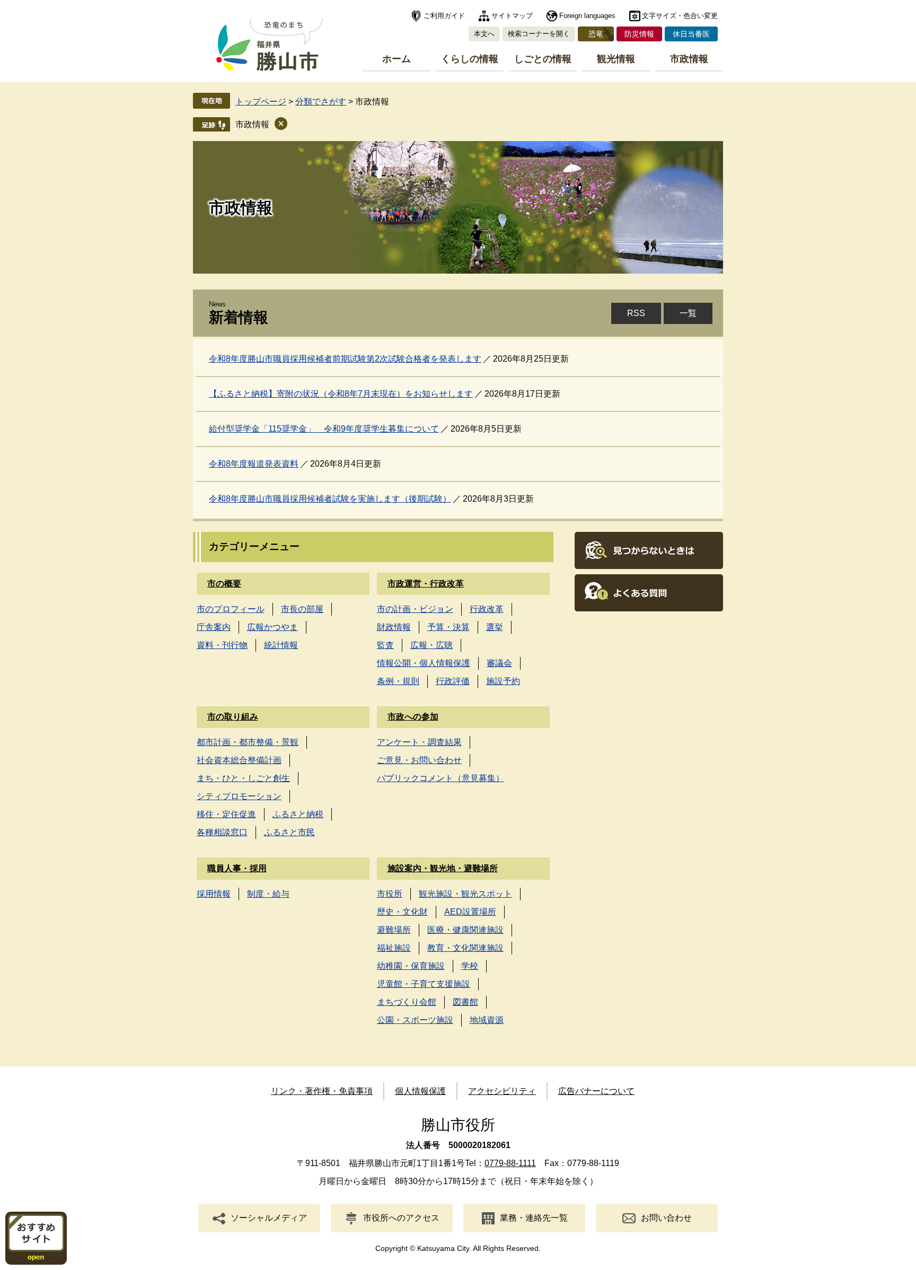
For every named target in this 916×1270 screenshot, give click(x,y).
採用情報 (214, 893)
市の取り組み (232, 716)
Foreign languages (587, 16)
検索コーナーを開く (539, 34)
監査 (385, 645)
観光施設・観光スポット (465, 893)
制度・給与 (268, 893)
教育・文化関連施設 (465, 947)
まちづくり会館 (406, 1001)
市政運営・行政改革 (425, 583)
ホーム (396, 59)
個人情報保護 (420, 1091)
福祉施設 (394, 947)
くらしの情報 (469, 59)
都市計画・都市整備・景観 (247, 742)
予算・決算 (448, 627)
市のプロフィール (231, 609)
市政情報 (689, 59)
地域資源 (487, 1019)
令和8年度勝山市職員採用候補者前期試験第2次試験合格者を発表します (345, 358)
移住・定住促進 (226, 814)
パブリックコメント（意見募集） (440, 778)
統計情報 (281, 645)
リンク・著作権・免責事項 (322, 1091)
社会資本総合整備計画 (239, 760)
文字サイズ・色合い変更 (680, 16)
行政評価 (453, 681)
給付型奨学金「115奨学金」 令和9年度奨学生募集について (324, 428)
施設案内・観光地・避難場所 (442, 868)
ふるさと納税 (297, 814)
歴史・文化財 (402, 911)
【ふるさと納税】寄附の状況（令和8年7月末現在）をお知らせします (341, 393)
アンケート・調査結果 (419, 742)
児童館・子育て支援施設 (423, 983)
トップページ (260, 101)
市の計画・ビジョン (415, 609)
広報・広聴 (431, 645)
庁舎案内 (214, 627)
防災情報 (639, 34)
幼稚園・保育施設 (411, 965)
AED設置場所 (470, 911)
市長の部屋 (302, 609)
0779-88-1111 (510, 1163)
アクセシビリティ (502, 1091)
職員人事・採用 (237, 868)
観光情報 (616, 59)
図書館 (465, 1001)
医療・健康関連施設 (465, 929)
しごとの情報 (542, 59)
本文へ (484, 34)
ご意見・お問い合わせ (419, 760)
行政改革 (487, 609)
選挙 (494, 627)
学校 (469, 965)
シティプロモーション (239, 796)
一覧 (688, 313)
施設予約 (503, 681)
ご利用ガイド (444, 16)
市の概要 (224, 583)
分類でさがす (320, 101)
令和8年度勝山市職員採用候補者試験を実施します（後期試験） (330, 498)
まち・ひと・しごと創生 (243, 778)
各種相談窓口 (222, 832)
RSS (636, 313)
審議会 (499, 663)
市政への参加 (412, 716)
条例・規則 (398, 681)
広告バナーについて (596, 1091)
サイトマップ (512, 16)
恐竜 (595, 34)
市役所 (389, 893)
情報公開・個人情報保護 (423, 663)
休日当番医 (691, 34)
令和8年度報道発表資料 (253, 463)
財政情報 (394, 627)
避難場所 (394, 929)
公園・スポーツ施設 (415, 1019)
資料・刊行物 (222, 645)
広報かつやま (272, 627)
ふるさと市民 (289, 832)
